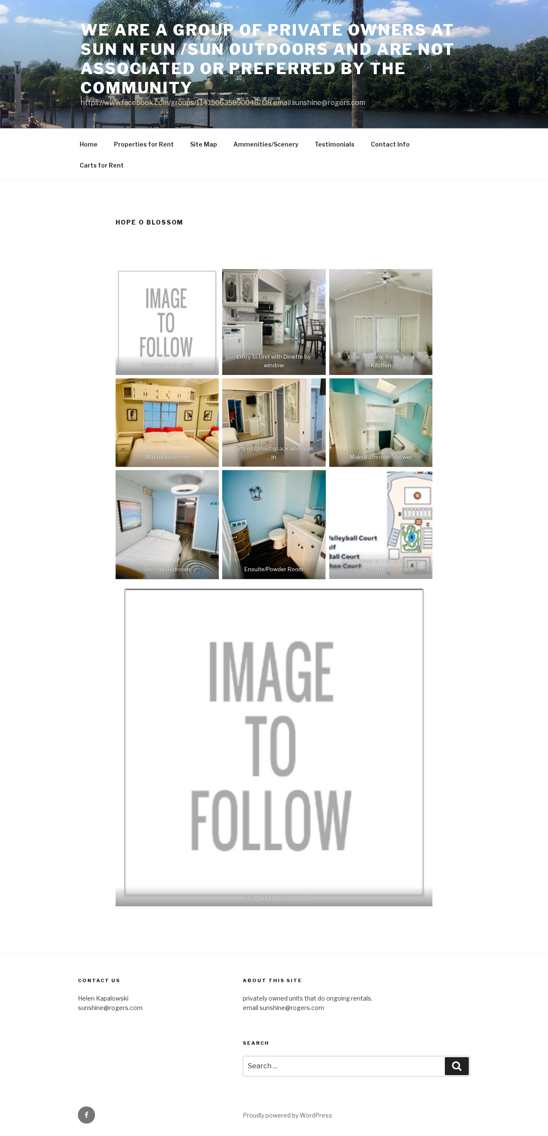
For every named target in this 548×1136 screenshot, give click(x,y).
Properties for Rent (144, 144)
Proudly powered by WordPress (287, 1115)
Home (89, 144)
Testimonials (334, 144)
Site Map (203, 144)
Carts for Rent (102, 165)
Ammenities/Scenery (265, 144)
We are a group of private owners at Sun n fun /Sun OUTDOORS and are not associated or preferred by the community (267, 59)
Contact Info (390, 144)
